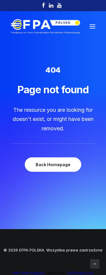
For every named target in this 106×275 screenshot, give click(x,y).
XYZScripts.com (80, 273)
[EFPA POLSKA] (45, 26)
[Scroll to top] (95, 263)
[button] (92, 26)
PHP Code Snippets (28, 273)
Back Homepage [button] (53, 164)
